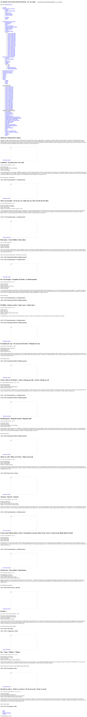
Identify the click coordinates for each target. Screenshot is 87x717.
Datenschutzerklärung (7, 712)
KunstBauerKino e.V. (8, 4)
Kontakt (4, 713)
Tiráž (4, 710)
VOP (4, 711)
